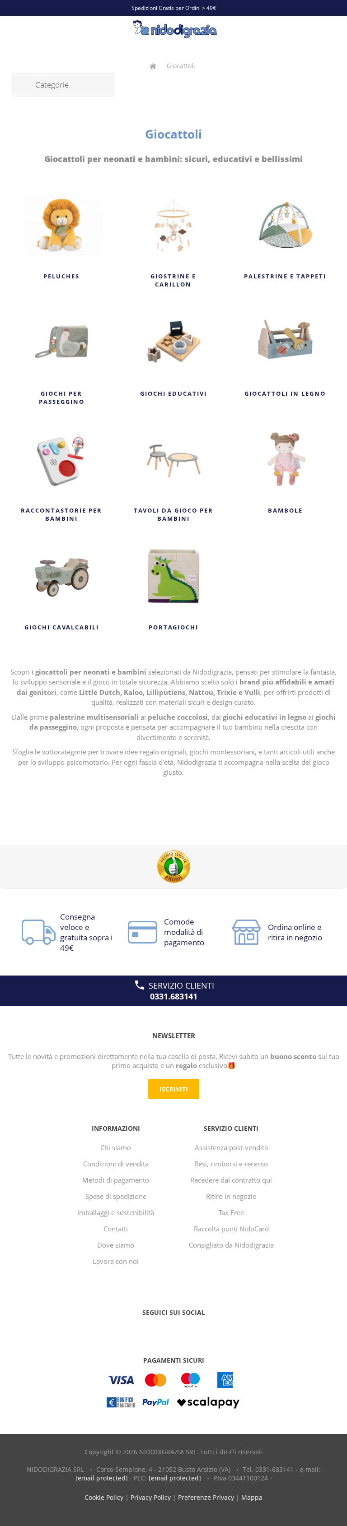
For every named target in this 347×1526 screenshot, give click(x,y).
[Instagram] (190, 1330)
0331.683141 (173, 996)
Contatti (115, 1228)
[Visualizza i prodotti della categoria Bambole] (285, 459)
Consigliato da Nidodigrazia (231, 1244)
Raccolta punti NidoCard (231, 1228)
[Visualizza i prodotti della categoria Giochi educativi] (173, 342)
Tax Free (231, 1212)
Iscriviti (173, 1089)
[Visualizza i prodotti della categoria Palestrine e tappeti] (285, 225)
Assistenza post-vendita (231, 1147)
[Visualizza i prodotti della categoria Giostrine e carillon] (173, 225)
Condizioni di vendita (116, 1163)
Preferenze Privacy (206, 1497)
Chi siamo (115, 1147)
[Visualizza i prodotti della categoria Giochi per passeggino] (61, 342)
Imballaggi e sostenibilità (115, 1212)
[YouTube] (173, 1330)
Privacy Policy (151, 1497)
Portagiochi (173, 627)
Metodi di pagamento (115, 1179)
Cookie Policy (103, 1497)
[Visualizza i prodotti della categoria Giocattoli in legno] (285, 342)
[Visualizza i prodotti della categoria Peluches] (61, 225)
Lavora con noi (116, 1261)
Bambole (285, 510)
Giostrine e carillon (173, 280)
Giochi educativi (173, 393)
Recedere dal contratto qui (231, 1179)
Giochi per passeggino (61, 397)
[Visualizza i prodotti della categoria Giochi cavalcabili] (61, 576)
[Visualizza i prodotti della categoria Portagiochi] (173, 576)
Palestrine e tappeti (285, 276)
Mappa (252, 1497)
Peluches (61, 276)
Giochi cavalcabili (61, 627)
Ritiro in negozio (231, 1196)
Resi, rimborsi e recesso (231, 1163)
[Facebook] (156, 1330)
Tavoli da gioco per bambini (173, 514)
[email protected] (101, 1478)
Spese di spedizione (115, 1196)
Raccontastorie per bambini (61, 514)
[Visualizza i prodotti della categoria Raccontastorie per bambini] (61, 459)
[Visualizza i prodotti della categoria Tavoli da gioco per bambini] (173, 459)
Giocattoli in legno (285, 393)
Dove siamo (115, 1244)
